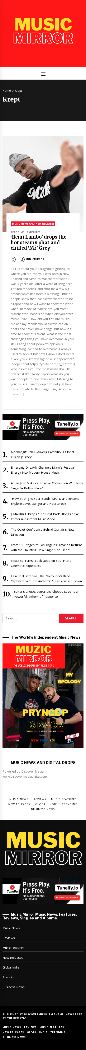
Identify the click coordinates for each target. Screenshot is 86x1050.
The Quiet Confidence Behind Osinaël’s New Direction (43, 531)
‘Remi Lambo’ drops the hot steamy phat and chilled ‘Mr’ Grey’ (38, 242)
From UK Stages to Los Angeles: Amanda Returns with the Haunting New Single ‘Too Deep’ (46, 547)
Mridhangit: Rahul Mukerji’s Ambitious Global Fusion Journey (42, 454)
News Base (74, 1014)
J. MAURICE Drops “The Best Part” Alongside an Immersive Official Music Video (45, 516)
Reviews (9, 938)
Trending (9, 977)
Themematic (16, 1018)
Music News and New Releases (33, 223)
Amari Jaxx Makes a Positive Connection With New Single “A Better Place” (47, 485)
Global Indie (11, 967)
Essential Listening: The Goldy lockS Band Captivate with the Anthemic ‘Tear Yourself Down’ (46, 578)
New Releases (13, 957)
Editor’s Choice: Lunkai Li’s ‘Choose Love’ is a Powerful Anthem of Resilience (46, 594)
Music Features (13, 948)
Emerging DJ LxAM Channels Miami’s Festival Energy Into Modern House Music (43, 469)
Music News (11, 928)
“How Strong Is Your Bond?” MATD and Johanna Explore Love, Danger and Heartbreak (45, 501)
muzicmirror (35, 259)
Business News (14, 987)
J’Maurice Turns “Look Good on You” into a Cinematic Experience (41, 563)
